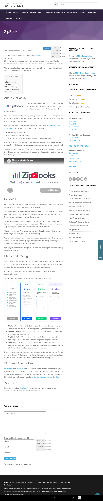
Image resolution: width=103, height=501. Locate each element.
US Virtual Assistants (76, 206)
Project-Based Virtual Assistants (80, 203)
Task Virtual (73, 121)
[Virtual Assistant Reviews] (14, 4)
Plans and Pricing (11, 87)
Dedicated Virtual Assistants (79, 222)
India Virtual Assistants (77, 218)
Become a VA (71, 12)
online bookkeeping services (42, 377)
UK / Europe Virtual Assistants (79, 210)
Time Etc (72, 95)
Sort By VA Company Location (31, 12)
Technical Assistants (76, 237)
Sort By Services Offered (54, 12)
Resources (92, 12)
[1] (45, 440)
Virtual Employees (75, 195)
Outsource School (75, 158)
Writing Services (74, 233)
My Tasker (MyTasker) (76, 107)
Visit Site (46, 49)
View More (72, 167)
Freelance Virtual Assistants (79, 226)
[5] (50, 440)
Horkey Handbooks (75, 161)
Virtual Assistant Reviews (26, 482)
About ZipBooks (10, 82)
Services (8, 84)
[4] (49, 440)
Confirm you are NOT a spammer (18, 464)
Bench (58, 377)
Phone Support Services (77, 241)
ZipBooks (23, 388)
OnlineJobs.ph (74, 99)
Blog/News (9, 18)
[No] (100, 498)
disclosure (38, 55)
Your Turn (8, 92)
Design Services (74, 229)
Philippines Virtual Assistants (79, 214)
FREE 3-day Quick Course (85, 73)
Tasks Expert (73, 103)
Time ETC (72, 124)
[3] (48, 440)
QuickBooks (20, 369)
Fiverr (71, 156)
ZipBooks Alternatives (12, 89)
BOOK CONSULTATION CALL (79, 146)
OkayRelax (73, 129)
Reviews (82, 12)
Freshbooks (8, 369)
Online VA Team (74, 140)
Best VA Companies (12, 12)
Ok (79, 498)
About (18, 18)
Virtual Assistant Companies (79, 191)
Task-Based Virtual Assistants (79, 199)
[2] (46, 440)
